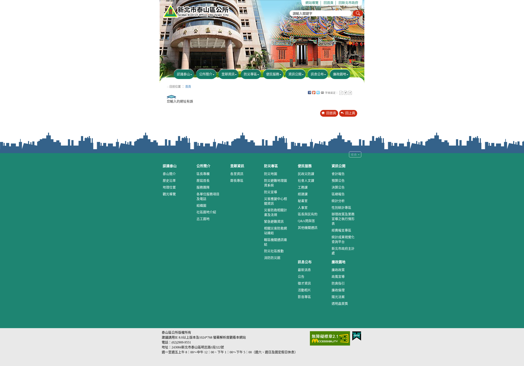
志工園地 (203, 219)
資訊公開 (295, 74)
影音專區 (304, 297)
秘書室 (303, 201)
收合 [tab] (355, 154)
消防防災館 (272, 258)
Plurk (313, 92)
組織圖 (201, 205)
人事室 (303, 207)
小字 (341, 93)
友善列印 (322, 92)
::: (298, 3)
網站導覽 (311, 3)
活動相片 (304, 290)
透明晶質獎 (340, 303)
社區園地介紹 (206, 212)
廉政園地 (339, 74)
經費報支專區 (341, 230)
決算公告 (338, 187)
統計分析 (338, 201)
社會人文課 (306, 180)
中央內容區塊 (354, 92)
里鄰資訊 (228, 74)
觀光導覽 (169, 194)
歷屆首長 (203, 180)
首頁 (188, 86)
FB (309, 92)
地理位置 (169, 187)
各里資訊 (236, 174)
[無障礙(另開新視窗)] (330, 338)
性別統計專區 (341, 207)
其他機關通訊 (307, 227)
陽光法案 (338, 297)
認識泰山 (183, 74)
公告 (301, 276)
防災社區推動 (274, 251)
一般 (345, 93)
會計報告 (338, 174)
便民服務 (272, 74)
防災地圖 (270, 174)
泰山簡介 (169, 174)
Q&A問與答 (306, 221)
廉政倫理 (338, 290)
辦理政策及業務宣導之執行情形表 (343, 218)
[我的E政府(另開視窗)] (356, 335)
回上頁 (350, 113)
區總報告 (338, 194)
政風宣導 (338, 276)
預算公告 (338, 180)
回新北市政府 (348, 3)
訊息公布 (317, 74)
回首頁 (328, 3)
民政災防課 (306, 174)
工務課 (303, 187)
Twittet (318, 92)
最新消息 (304, 270)
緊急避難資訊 (274, 221)
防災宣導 (270, 192)
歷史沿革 (169, 180)
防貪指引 (338, 283)
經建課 (303, 194)
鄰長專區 (236, 180)
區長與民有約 (307, 214)
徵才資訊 (304, 283)
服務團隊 (203, 187)
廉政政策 (338, 270)
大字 (350, 93)
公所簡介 (205, 74)
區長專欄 (203, 174)
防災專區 (250, 74)
